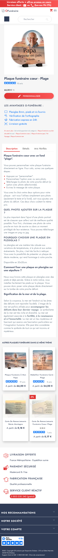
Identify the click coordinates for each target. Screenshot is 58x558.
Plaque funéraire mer (17, 136)
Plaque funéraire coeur (23, 134)
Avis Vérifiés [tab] (40, 148)
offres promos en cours (39, 2)
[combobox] (35, 19)
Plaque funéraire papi (38, 134)
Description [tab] (12, 148)
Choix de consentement (37, 555)
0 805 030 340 (22, 555)
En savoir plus (8, 131)
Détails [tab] (26, 148)
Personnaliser (29, 96)
